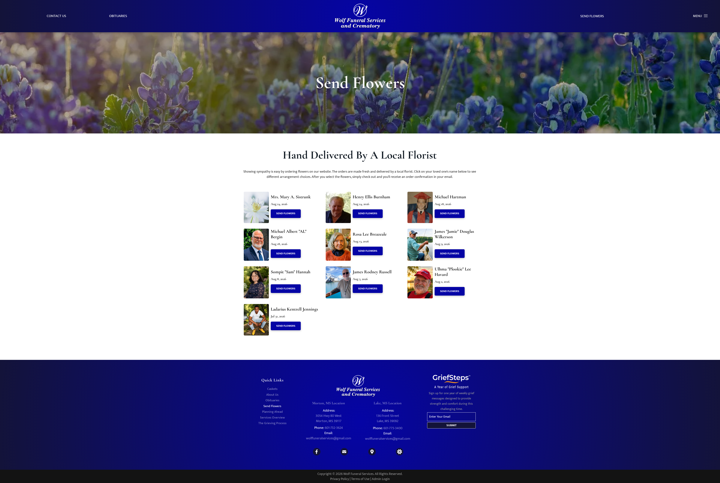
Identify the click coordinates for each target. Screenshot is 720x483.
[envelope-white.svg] (344, 454)
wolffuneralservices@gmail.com (328, 438)
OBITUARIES (118, 16)
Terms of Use (360, 479)
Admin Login (381, 479)
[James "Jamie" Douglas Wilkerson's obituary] (420, 231)
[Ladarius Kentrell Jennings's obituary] (256, 306)
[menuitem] (272, 389)
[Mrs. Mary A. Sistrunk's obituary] (256, 194)
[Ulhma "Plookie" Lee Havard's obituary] (420, 269)
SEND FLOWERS (592, 16)
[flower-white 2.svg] (399, 454)
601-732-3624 (334, 428)
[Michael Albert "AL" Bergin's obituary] (256, 231)
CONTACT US (56, 16)
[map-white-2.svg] (372, 454)
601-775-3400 (392, 428)
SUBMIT (451, 425)
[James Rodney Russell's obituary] (338, 269)
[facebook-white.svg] (316, 454)
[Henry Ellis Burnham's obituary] (338, 194)
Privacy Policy (339, 479)
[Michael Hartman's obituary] (420, 194)
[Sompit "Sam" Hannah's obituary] (256, 269)
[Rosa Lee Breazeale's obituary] (338, 231)
